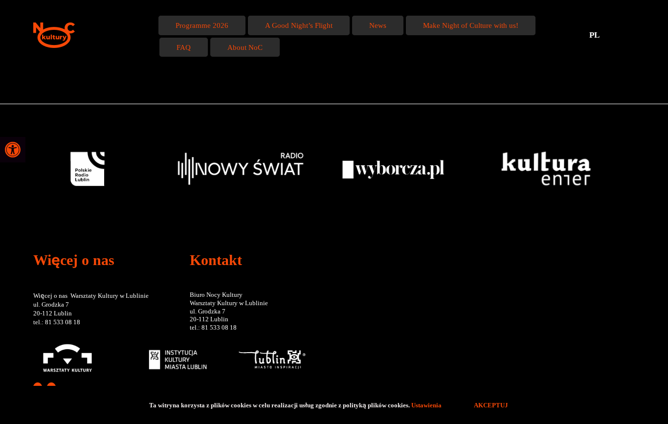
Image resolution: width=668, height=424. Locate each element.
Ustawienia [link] (427, 405)
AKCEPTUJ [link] (491, 405)
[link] (12, 149)
